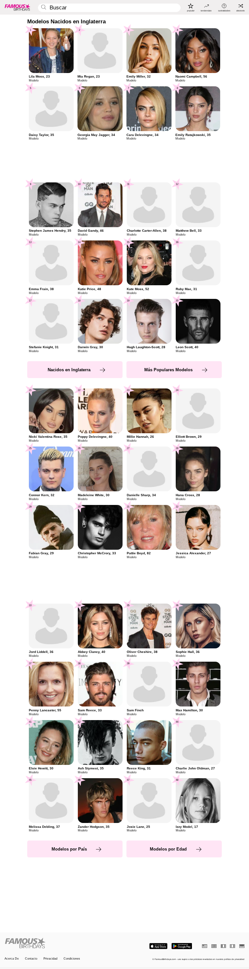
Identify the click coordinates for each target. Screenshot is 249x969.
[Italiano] (232, 946)
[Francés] (223, 946)
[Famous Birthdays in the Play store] (182, 946)
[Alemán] (241, 946)
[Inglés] (204, 946)
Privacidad (50, 958)
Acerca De (12, 958)
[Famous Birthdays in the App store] (158, 946)
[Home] (64, 943)
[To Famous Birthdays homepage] (17, 7)
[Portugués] (214, 946)
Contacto (31, 958)
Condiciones (72, 958)
